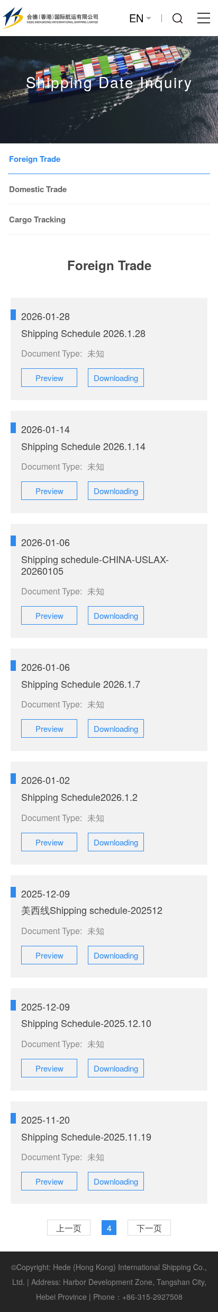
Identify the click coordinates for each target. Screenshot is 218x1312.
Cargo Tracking (37, 219)
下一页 (149, 1228)
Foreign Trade (34, 159)
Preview (49, 377)
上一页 (68, 1228)
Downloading (116, 377)
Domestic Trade (38, 189)
